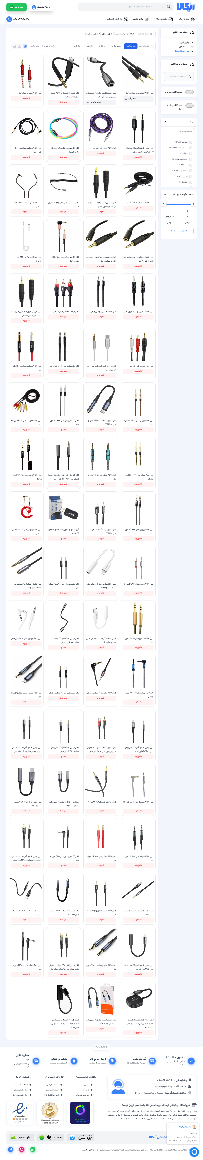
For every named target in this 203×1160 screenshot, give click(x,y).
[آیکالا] (187, 7)
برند (191, 122)
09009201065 (164, 1080)
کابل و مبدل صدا (182, 51)
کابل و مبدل (184, 47)
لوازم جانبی (185, 42)
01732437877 (163, 1087)
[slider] (193, 204)
